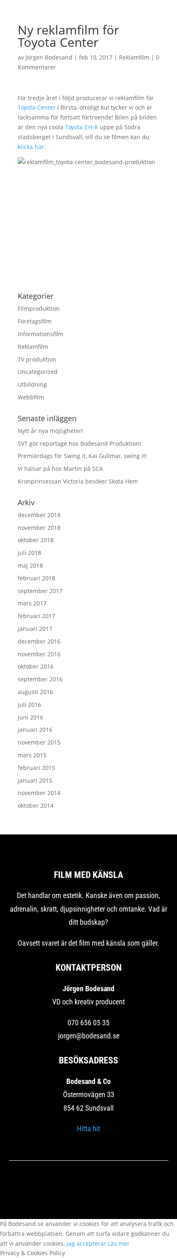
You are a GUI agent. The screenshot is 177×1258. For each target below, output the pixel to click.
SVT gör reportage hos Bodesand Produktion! (79, 443)
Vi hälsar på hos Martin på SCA (60, 468)
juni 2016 (30, 717)
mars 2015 (32, 755)
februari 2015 (36, 768)
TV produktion (37, 359)
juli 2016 (29, 704)
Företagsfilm (34, 321)
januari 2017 (35, 628)
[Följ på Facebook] (65, 1193)
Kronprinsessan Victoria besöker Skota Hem (78, 481)
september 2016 (40, 679)
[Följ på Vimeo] (111, 1193)
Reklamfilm (134, 57)
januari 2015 (35, 780)
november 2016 (39, 654)
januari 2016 (35, 729)
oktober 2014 (36, 805)
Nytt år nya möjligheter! (50, 431)
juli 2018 (29, 553)
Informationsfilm (40, 334)
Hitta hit (88, 1128)
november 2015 (39, 742)
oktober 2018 (36, 540)
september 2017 (40, 591)
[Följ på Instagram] (88, 1193)
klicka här (31, 147)
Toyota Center (37, 107)
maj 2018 (30, 565)
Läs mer (119, 1243)
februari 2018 (36, 578)
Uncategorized (38, 372)
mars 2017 (32, 603)
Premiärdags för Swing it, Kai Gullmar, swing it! (82, 456)
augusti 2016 (35, 692)
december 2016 (39, 641)
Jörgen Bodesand (49, 57)
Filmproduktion (39, 308)
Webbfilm (31, 397)
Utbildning (32, 384)
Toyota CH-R (81, 127)
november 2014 (39, 793)
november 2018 (39, 528)
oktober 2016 (36, 666)
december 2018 (39, 515)
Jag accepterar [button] (86, 1243)
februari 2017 (36, 616)
